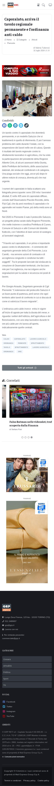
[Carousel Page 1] (22, 437)
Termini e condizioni (12, 781)
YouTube (10, 716)
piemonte (22, 343)
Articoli (34, 40)
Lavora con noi (11, 629)
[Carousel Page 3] (28, 437)
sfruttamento (37, 343)
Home (9, 40)
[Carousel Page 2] (25, 437)
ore (19, 351)
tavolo (7, 347)
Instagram (11, 711)
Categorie (23, 40)
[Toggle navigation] (3, 5)
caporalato (19, 339)
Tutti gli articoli (25, 368)
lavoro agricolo (38, 339)
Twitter (9, 706)
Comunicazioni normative (15, 757)
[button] (45, 5)
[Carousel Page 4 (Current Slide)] (32, 437)
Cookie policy (43, 781)
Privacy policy (29, 781)
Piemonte (11, 43)
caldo (6, 339)
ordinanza (8, 343)
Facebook (11, 702)
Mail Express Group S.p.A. (27, 774)
